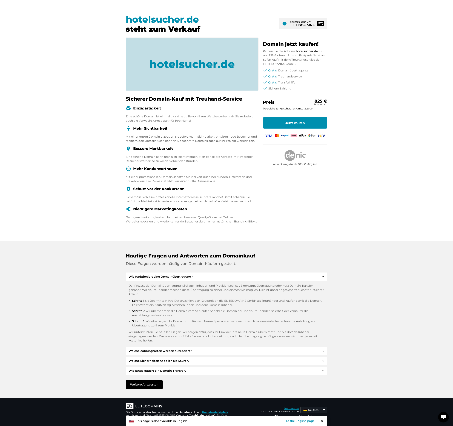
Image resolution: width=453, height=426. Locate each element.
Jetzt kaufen (295, 123)
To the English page (300, 421)
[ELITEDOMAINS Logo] (179, 406)
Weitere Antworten (144, 384)
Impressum (291, 408)
